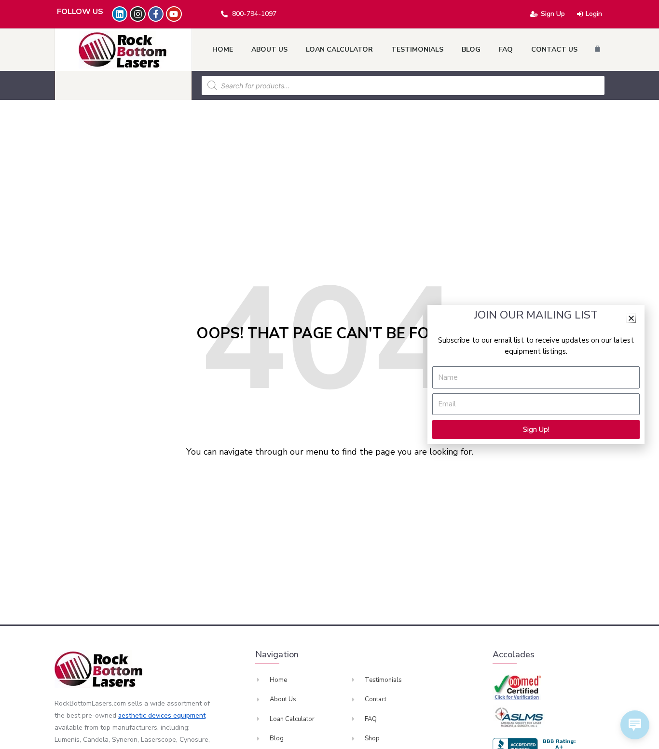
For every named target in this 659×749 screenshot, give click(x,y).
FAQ (506, 49)
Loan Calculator (339, 49)
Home (222, 49)
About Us (269, 49)
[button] (631, 318)
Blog (471, 49)
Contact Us (554, 49)
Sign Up (553, 13)
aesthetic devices (145, 715)
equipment (189, 715)
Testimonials (417, 49)
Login (594, 13)
